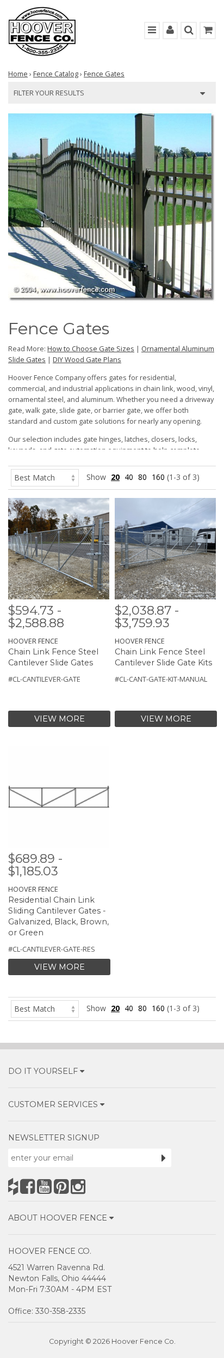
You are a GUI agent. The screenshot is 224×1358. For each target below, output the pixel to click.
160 (158, 477)
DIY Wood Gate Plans (87, 359)
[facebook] (27, 1186)
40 (129, 477)
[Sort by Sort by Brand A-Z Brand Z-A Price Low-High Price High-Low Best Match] (45, 477)
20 (115, 477)
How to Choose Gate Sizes (90, 348)
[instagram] (78, 1186)
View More (59, 719)
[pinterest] (61, 1186)
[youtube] (44, 1186)
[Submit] (163, 1158)
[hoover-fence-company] (13, 1186)
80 (142, 477)
